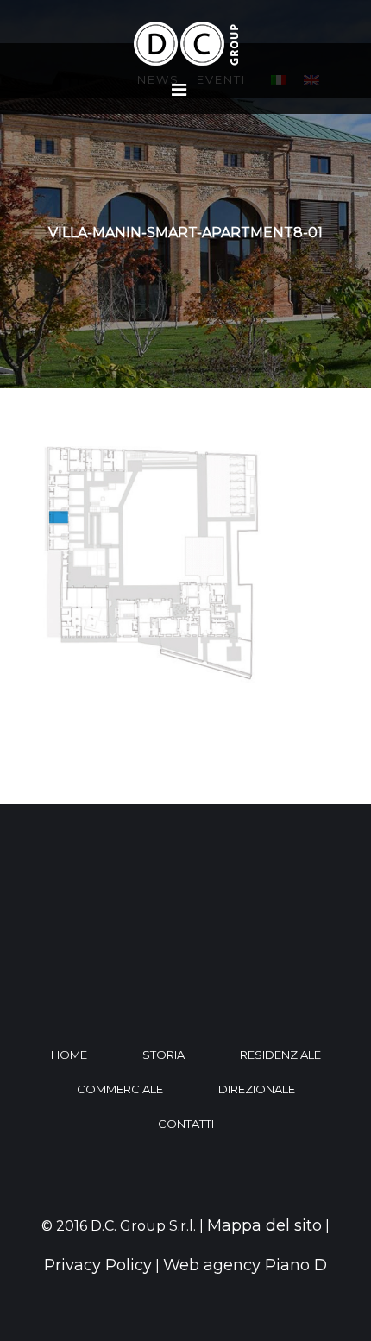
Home (69, 1054)
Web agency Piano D (245, 1265)
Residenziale (280, 1054)
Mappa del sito (264, 1225)
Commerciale (120, 1089)
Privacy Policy (98, 1265)
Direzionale (256, 1089)
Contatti (186, 1123)
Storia (163, 1054)
